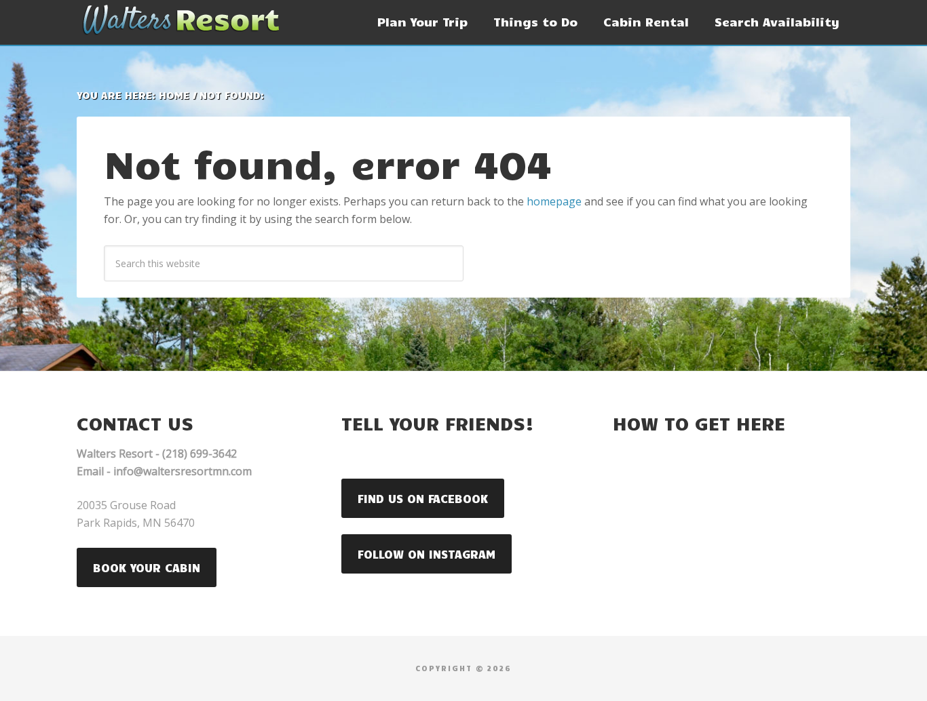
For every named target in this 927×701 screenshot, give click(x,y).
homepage (554, 201)
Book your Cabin (146, 567)
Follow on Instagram (426, 554)
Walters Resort (178, 20)
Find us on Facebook (423, 498)
